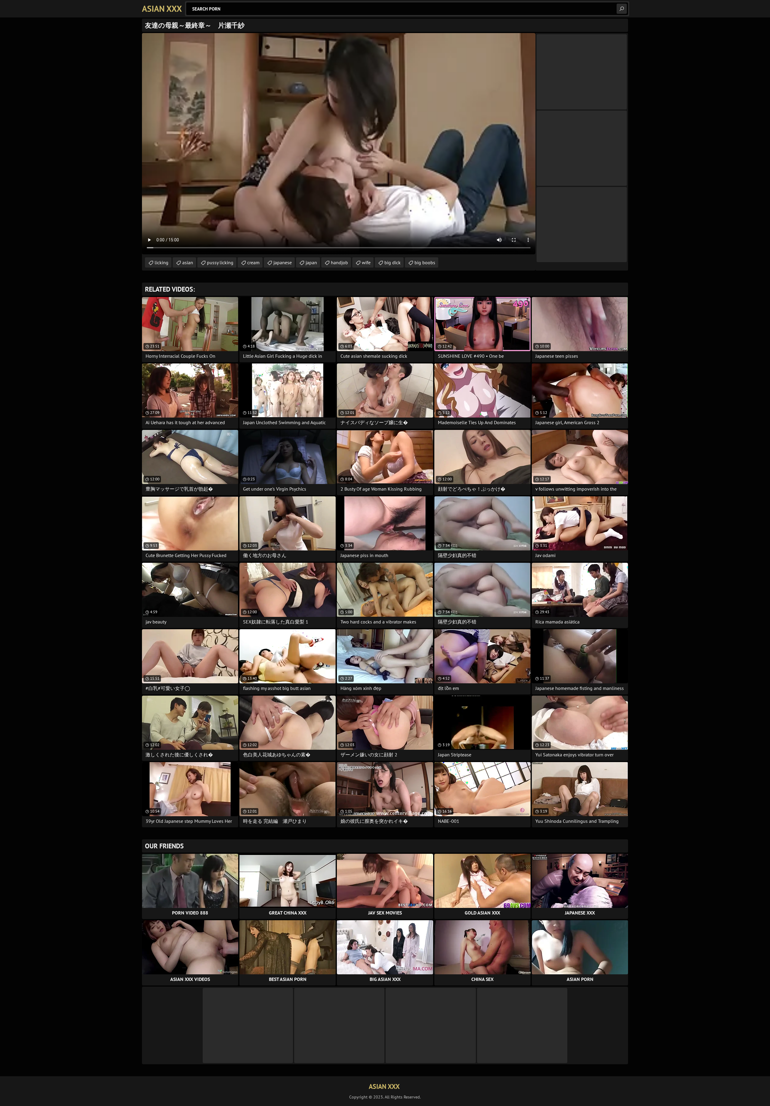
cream (253, 262)
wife (366, 262)
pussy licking (220, 262)
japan (311, 262)
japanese (282, 262)
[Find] (622, 9)
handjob (339, 262)
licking (161, 262)
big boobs (424, 262)
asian (187, 262)
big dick (392, 262)
